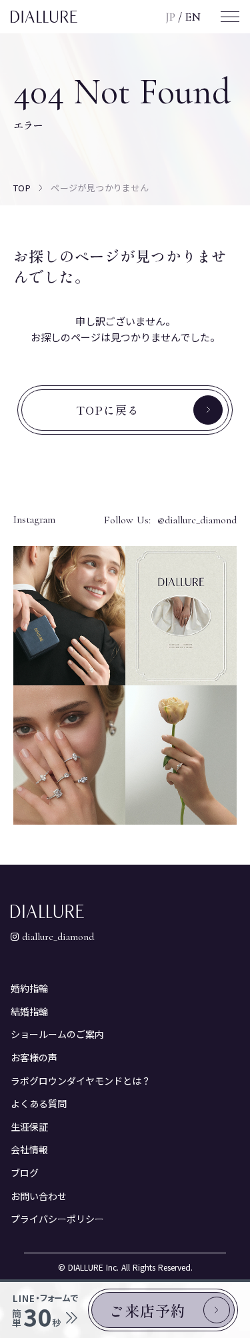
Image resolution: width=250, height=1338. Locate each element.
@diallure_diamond (197, 520)
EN (193, 17)
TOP (22, 187)
